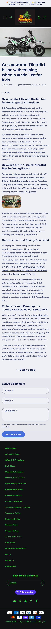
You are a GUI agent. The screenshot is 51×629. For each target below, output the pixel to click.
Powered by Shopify (38, 622)
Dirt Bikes (10, 466)
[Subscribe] (41, 583)
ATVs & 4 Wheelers (14, 460)
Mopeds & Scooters (14, 472)
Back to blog (27, 369)
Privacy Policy (12, 531)
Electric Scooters (13, 495)
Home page (10, 448)
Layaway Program (13, 501)
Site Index (10, 542)
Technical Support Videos (17, 507)
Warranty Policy (13, 513)
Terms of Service (13, 537)
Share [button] (7, 92)
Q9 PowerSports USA (20, 622)
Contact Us (10, 566)
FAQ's (8, 554)
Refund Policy (12, 525)
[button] (5, 17)
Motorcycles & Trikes (15, 478)
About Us (9, 560)
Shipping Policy (12, 519)
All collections (12, 454)
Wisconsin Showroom (15, 548)
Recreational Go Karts (15, 483)
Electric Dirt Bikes (14, 489)
